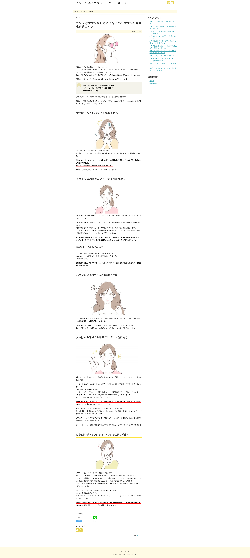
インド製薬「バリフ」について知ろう (101, 3)
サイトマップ (125, 551)
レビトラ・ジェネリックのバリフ (84, 11)
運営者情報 (153, 84)
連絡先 (152, 81)
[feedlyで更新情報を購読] (168, 2)
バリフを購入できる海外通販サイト (162, 56)
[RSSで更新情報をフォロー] (172, 2)
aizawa (138, 535)
